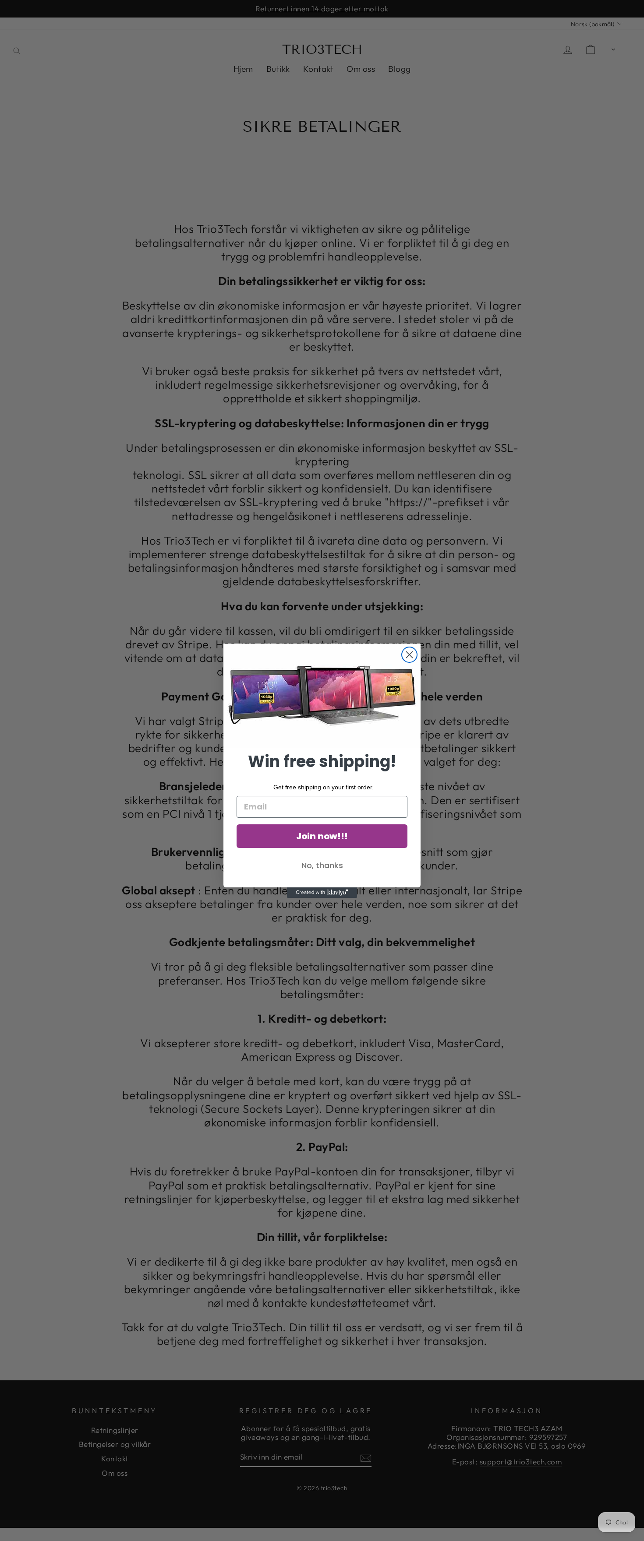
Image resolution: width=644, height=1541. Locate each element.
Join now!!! (322, 836)
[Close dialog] (409, 654)
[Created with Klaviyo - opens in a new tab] (322, 892)
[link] (322, 696)
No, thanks (322, 865)
